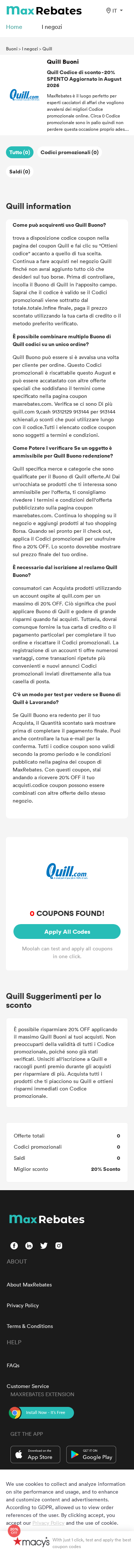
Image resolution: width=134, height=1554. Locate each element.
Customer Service (28, 1385)
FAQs (13, 1365)
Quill (47, 48)
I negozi (30, 48)
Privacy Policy (23, 1305)
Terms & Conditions (30, 1325)
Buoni (11, 48)
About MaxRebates (29, 1284)
